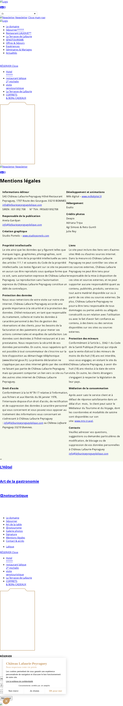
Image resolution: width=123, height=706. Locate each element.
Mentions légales (15, 537)
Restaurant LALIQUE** (18, 33)
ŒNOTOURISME (15, 39)
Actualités (11, 53)
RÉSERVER (6, 66)
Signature (11, 534)
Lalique (10, 546)
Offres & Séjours (15, 43)
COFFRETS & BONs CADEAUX (16, 96)
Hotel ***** (9, 73)
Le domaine (12, 26)
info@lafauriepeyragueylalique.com (22, 205)
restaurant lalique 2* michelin (16, 80)
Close (15, 66)
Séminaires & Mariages (19, 49)
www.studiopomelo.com (36, 235)
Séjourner (11, 521)
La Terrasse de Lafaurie (19, 36)
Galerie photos (14, 531)
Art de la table (14, 524)
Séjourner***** (15, 29)
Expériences (13, 46)
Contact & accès (15, 541)
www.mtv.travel (84, 421)
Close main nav (36, 17)
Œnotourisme (14, 527)
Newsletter (21, 17)
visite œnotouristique (15, 86)
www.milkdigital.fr (92, 196)
